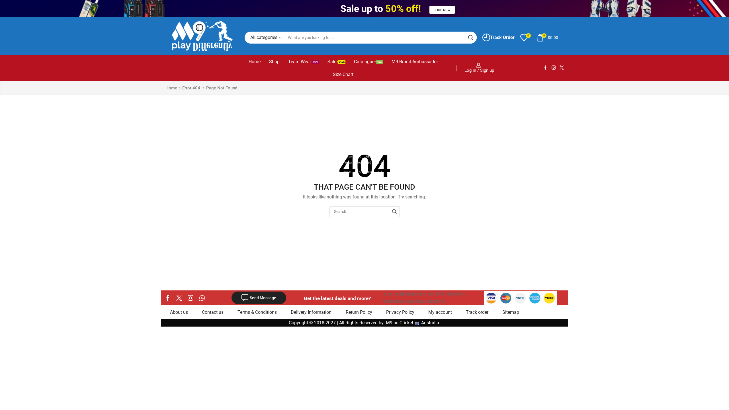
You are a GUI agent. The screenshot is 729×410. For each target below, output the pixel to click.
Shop (274, 61)
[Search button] (471, 38)
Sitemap (510, 312)
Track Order (502, 37)
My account (440, 312)
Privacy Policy (400, 312)
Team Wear (303, 61)
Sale (336, 61)
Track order (477, 312)
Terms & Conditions (257, 312)
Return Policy (359, 312)
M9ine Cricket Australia (413, 322)
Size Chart (343, 74)
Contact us (213, 312)
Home (255, 61)
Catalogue (368, 61)
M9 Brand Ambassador (415, 61)
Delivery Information (311, 312)
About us (179, 312)
